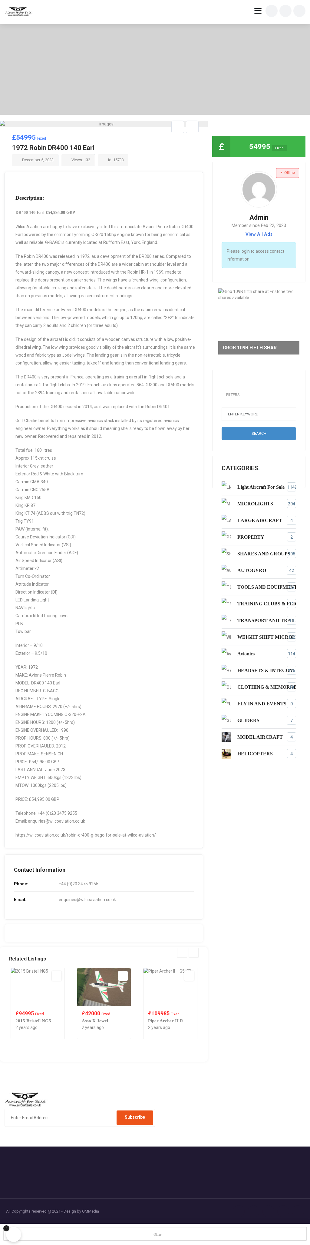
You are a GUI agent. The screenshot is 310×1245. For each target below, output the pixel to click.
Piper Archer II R (111, 1020)
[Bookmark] (69, 976)
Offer (157, 1234)
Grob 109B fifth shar (250, 348)
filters (233, 394)
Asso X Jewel (41, 1020)
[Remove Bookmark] (177, 127)
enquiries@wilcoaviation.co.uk (87, 899)
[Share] (192, 127)
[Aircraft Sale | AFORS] (19, 12)
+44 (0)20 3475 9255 (78, 883)
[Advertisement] (155, 69)
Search (259, 433)
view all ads (259, 234)
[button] (196, 133)
